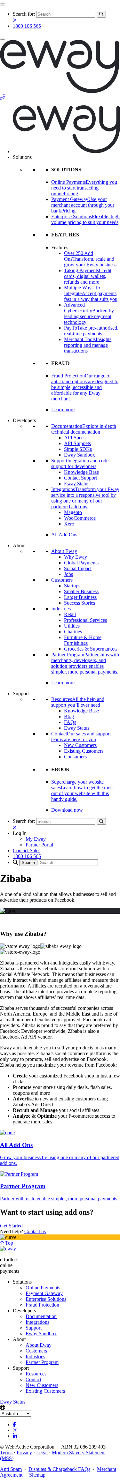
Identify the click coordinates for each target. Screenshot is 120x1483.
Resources (36, 1373)
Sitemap (37, 1475)
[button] (20, 833)
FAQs (70, 722)
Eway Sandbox (79, 455)
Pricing (71, 193)
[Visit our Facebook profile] (14, 1424)
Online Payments (43, 1287)
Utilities (72, 626)
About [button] (19, 545)
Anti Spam (11, 1469)
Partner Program (42, 1362)
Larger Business (80, 597)
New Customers (80, 745)
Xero (69, 523)
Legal (42, 1452)
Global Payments (81, 562)
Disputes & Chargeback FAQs (59, 1469)
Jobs (68, 574)
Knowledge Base (81, 472)
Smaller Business (81, 591)
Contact (33, 1379)
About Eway (64, 551)
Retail (70, 614)
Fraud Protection (42, 1305)
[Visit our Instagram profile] (15, 1430)
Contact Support (80, 478)
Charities (73, 631)
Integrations (37, 1322)
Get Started (11, 1225)
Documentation (41, 1316)
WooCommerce (80, 518)
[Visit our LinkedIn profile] (15, 1436)
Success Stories (79, 603)
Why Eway (75, 557)
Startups (72, 585)
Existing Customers (83, 751)
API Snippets (77, 443)
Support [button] (21, 693)
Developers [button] (24, 420)
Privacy (24, 1452)
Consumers (75, 756)
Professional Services (85, 620)
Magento (73, 512)
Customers (62, 580)
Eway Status (76, 483)
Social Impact (78, 568)
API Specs (74, 437)
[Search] (101, 14)
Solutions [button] (22, 157)
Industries (61, 608)
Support (34, 1327)
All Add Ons (64, 534)
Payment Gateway (44, 1293)
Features (59, 247)
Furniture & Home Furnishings (82, 640)
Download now (67, 810)
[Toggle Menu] (2, 4)
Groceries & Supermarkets (90, 649)
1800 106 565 (27, 26)
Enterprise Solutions (46, 1299)
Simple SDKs (78, 449)
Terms (6, 1452)
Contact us (35, 1231)
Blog (69, 716)
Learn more (63, 409)
